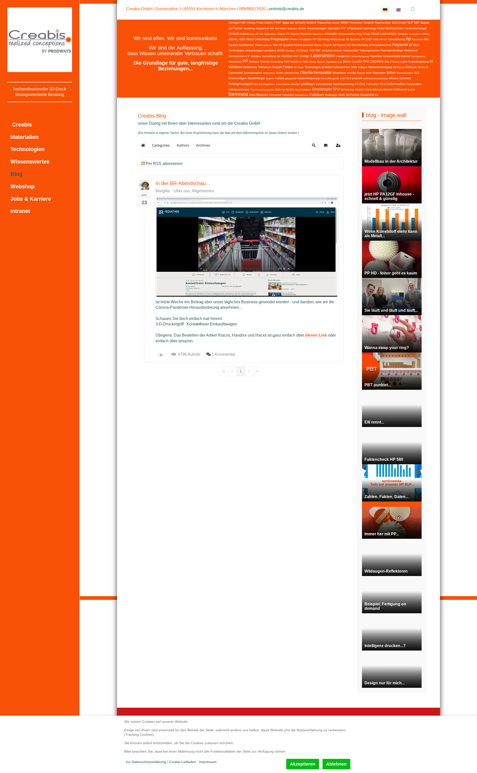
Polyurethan (324, 22)
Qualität (288, 44)
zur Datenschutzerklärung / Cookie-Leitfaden (161, 762)
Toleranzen (265, 67)
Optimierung (247, 33)
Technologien (312, 67)
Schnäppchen (267, 84)
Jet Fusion (235, 28)
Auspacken (262, 28)
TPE (312, 50)
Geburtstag (262, 39)
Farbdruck (317, 95)
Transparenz (418, 56)
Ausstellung (269, 56)
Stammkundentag (343, 83)
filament (387, 89)
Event (396, 61)
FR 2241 (360, 83)
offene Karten (317, 61)
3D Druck (423, 67)
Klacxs (318, 44)
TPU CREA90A (373, 61)
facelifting (249, 28)
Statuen (424, 22)
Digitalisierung (334, 61)
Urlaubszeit (354, 28)
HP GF (383, 39)
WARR (344, 22)
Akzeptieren (302, 764)
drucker (295, 83)
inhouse (393, 78)
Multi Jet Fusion (348, 95)
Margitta (163, 191)
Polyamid (287, 94)
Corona (250, 22)
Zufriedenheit (324, 83)
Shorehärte (339, 72)
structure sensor (332, 50)
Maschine (318, 34)
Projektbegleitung (418, 61)
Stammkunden (405, 73)
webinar (267, 45)
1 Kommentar (223, 354)
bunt (375, 39)
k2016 (302, 28)
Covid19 (357, 61)
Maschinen (235, 61)
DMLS (388, 61)
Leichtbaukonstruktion (375, 78)
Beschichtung (360, 44)
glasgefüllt (291, 78)
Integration (269, 73)
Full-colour (372, 83)
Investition (415, 34)
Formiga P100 (237, 22)
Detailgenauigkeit (240, 84)
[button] (314, 145)
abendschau (291, 72)
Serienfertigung (360, 56)
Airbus (425, 34)
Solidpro (362, 67)
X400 (252, 94)
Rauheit (233, 44)
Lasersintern (323, 55)
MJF (296, 56)
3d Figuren (339, 44)
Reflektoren (250, 67)
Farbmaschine (341, 67)
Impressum (208, 762)
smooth (359, 89)
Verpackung (337, 39)
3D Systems (353, 39)
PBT (318, 50)
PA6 (426, 39)
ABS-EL (233, 39)
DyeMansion (246, 44)
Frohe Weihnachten (390, 28)
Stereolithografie (329, 78)
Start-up (280, 89)
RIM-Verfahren (293, 61)
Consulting (276, 61)
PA (376, 95)
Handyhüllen (413, 83)
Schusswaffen (347, 33)
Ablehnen (336, 764)
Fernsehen (356, 22)
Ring (359, 33)
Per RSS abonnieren (164, 163)
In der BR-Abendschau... (183, 183)
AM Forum (398, 67)
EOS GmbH (399, 22)
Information (396, 84)
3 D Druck (302, 50)
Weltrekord (410, 50)
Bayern (270, 78)
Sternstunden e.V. (239, 56)
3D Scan (299, 67)
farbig (325, 39)
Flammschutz (383, 22)
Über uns (182, 191)
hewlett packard (303, 44)
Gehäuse (411, 67)
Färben (288, 67)
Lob (342, 78)
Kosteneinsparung (308, 78)
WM (255, 84)
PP (245, 61)
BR (272, 28)
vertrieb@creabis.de (286, 9)
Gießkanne (400, 89)
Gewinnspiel (322, 89)
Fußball (279, 78)
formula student (305, 22)
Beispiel (277, 67)
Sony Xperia (283, 84)
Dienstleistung (396, 39)
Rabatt (361, 73)
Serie (347, 61)
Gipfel (403, 61)
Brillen (391, 73)
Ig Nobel (326, 67)
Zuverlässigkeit (252, 72)
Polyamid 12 (402, 44)
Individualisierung (239, 89)
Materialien (379, 72)
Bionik (335, 22)
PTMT (277, 22)
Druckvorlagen (237, 78)
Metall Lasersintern (384, 34)
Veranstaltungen (316, 28)
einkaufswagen (254, 50)
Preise (294, 39)
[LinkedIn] (413, 9)
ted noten (280, 28)
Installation (305, 39)
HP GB (259, 34)
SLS (416, 72)
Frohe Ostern (264, 22)
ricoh (369, 72)
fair (278, 56)
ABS (242, 39)
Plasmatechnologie (392, 50)
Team (258, 44)
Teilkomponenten (369, 50)
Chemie (264, 61)
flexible (290, 89)
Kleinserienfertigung (380, 67)
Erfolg (366, 33)
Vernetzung (347, 89)
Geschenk (275, 94)
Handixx (256, 56)
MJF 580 (413, 22)
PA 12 (383, 83)
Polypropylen (280, 39)
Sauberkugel (256, 78)
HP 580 (317, 39)
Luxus (411, 89)
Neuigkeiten (343, 56)
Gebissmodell (391, 56)
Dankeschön (350, 50)
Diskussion (270, 34)
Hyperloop (376, 56)
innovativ (330, 34)
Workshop (369, 28)
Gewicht (369, 22)
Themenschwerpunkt (262, 89)
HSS (305, 61)
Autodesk (417, 39)
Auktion (286, 56)
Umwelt (234, 34)
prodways (308, 84)
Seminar (290, 50)
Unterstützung (373, 89)
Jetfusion (292, 28)
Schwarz (403, 33)
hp (408, 38)
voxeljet (351, 72)
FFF (343, 28)
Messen (262, 95)
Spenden (333, 28)
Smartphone (301, 95)
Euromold (405, 78)
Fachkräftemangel (415, 28)
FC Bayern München (299, 33)
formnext (238, 94)
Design (305, 56)
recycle (327, 44)
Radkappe (331, 94)
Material (405, 56)
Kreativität (367, 95)
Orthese (254, 61)
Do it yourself (354, 78)
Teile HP (277, 44)
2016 (354, 67)
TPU (336, 89)
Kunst (279, 72)
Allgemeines (203, 191)
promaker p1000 (274, 50)
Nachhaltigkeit (303, 89)
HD (349, 44)
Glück (250, 39)
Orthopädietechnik (380, 44)
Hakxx (281, 33)
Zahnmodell (235, 72)
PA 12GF (366, 39)
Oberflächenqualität (315, 72)
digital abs (288, 22)
